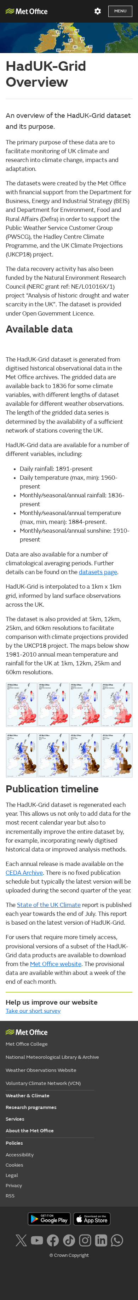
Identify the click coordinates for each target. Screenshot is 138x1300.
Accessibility (20, 1155)
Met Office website (55, 964)
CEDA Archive (24, 873)
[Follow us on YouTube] (37, 1239)
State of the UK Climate (49, 905)
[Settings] (97, 11)
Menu (120, 11)
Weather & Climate (28, 1096)
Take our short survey (33, 1011)
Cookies (14, 1165)
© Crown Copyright (69, 1255)
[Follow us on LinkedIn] (101, 1239)
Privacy (14, 1186)
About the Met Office (30, 1131)
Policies (14, 1143)
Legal (12, 1175)
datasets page (98, 572)
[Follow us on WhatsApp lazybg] (117, 1239)
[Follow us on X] (21, 1239)
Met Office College (27, 1044)
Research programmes (31, 1107)
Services (15, 1119)
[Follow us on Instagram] (85, 1239)
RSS (10, 1196)
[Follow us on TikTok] (69, 1239)
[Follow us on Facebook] (53, 1239)
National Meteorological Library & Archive (52, 1057)
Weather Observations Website (41, 1070)
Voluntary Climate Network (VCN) (43, 1083)
